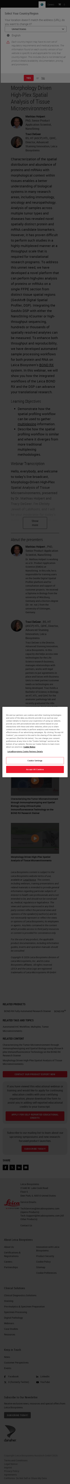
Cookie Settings (35, 760)
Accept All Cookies (35, 769)
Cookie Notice (29, 747)
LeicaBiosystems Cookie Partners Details (25, 751)
